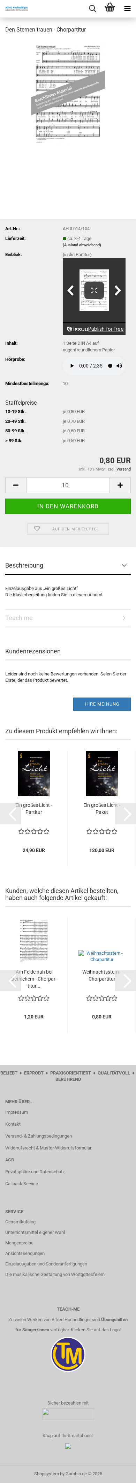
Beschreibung (24, 565)
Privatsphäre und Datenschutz (35, 1171)
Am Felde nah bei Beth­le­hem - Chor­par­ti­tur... (34, 979)
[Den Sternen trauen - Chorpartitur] (68, 92)
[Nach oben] (116, 1472)
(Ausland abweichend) (82, 245)
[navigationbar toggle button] (127, 9)
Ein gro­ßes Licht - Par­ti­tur (33, 808)
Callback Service (21, 1183)
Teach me (19, 618)
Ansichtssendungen (25, 1253)
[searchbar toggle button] (92, 9)
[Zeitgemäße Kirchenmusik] (14, 9)
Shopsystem (46, 1473)
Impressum (16, 1112)
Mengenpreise (19, 1242)
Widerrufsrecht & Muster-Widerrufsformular (48, 1148)
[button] (10, 813)
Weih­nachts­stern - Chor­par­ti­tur (101, 975)
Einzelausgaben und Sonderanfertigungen (46, 1263)
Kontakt (13, 1124)
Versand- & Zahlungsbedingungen (38, 1136)
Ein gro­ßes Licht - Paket (101, 808)
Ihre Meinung (102, 704)
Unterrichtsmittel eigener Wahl (35, 1232)
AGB (9, 1159)
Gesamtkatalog (20, 1221)
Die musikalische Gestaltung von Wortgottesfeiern (55, 1274)
